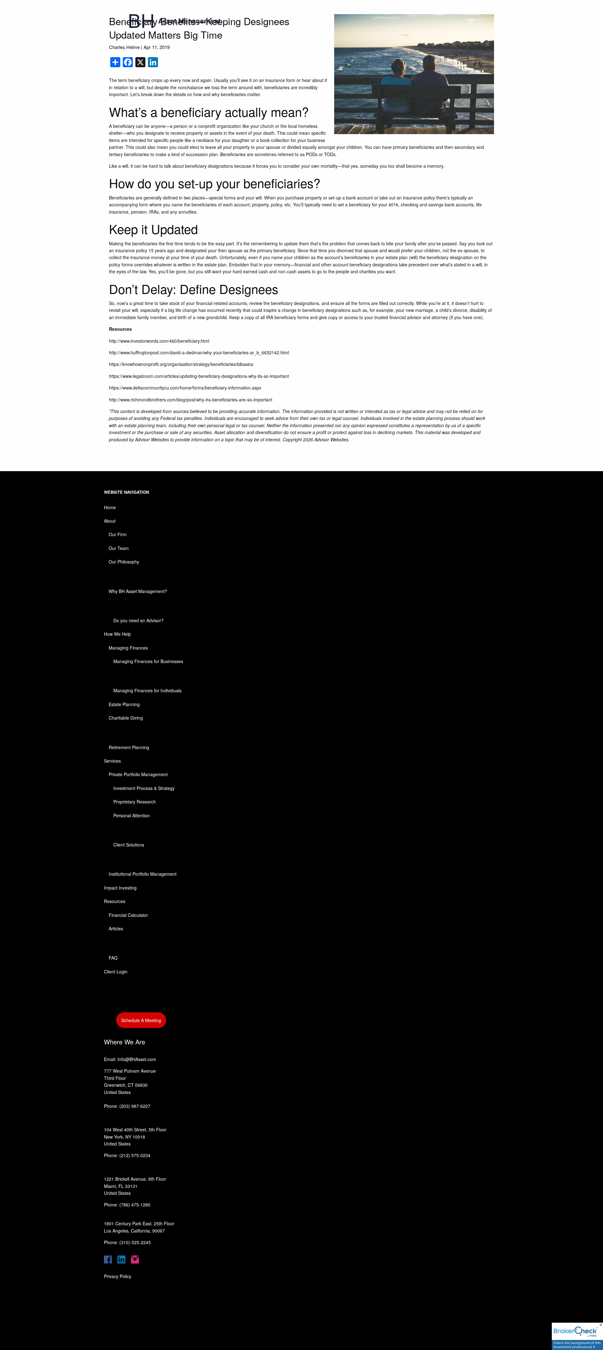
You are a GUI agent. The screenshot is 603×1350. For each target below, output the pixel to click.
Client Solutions (128, 844)
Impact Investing (120, 888)
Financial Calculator (128, 915)
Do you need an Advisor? (138, 620)
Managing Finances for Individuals (147, 690)
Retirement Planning (129, 747)
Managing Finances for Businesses (148, 661)
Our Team (119, 548)
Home (110, 507)
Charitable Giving (126, 718)
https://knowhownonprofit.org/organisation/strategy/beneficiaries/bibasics (181, 364)
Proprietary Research (134, 801)
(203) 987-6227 (134, 1106)
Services (112, 761)
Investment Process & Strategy (144, 788)
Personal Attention (131, 815)
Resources (114, 901)
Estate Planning (124, 704)
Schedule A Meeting (141, 1020)
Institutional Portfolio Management (143, 874)
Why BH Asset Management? (138, 591)
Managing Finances (128, 648)
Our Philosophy (124, 561)
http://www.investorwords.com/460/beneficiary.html (159, 341)
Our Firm (118, 534)
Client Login (116, 971)
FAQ (113, 958)
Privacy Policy (117, 1276)
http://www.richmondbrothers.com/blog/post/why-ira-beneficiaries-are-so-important (190, 399)
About (110, 521)
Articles (116, 928)
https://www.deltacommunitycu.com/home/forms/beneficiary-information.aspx (185, 387)
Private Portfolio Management (138, 774)
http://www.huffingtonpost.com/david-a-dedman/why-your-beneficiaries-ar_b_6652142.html (199, 352)
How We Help (117, 634)
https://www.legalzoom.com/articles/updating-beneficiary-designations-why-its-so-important (199, 376)
